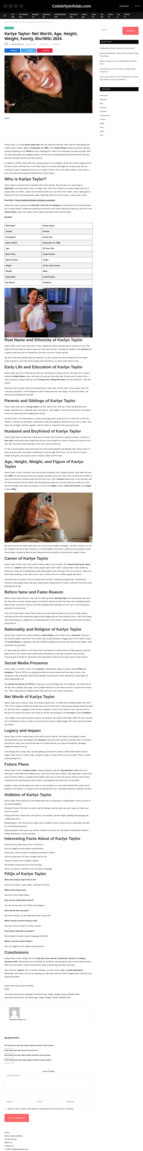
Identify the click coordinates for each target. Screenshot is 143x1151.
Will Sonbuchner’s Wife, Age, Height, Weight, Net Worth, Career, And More (29, 1045)
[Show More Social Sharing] (55, 50)
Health (94, 15)
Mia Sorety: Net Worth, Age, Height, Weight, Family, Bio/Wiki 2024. (43, 998)
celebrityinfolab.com (17, 44)
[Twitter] (5, 125)
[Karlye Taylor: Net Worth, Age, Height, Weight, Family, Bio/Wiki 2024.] (48, 84)
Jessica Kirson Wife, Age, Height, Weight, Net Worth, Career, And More (27, 1055)
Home (13, 15)
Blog (101, 103)
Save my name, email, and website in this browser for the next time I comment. (41, 1109)
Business (35, 15)
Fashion (84, 15)
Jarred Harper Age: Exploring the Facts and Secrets (21, 1050)
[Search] (139, 15)
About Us (8, 1142)
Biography (46, 15)
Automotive (23, 15)
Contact (127, 15)
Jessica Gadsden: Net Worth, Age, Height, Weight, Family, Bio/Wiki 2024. (49, 994)
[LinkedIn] (5, 128)
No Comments (44, 44)
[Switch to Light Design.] (135, 16)
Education (74, 15)
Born (26, 148)
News (102, 15)
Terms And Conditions (13, 1136)
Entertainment (60, 15)
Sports (110, 15)
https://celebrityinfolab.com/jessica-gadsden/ (35, 200)
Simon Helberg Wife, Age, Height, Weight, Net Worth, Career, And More (28, 1060)
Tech (118, 15)
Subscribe (124, 6)
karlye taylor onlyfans (24, 986)
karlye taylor (9, 986)
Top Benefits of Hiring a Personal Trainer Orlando (117, 48)
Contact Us (9, 1146)
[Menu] (4, 15)
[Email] (5, 135)
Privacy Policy (10, 1139)
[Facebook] (5, 122)
